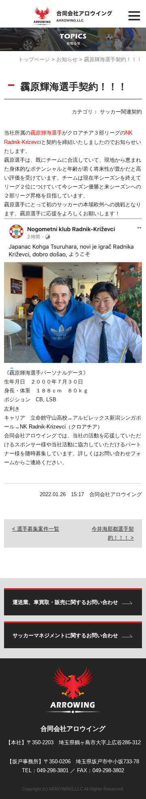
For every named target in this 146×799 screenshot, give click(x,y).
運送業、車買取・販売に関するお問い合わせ (65, 602)
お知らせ (66, 59)
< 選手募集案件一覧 (35, 529)
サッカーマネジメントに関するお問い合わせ (65, 635)
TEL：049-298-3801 (45, 770)
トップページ (34, 59)
